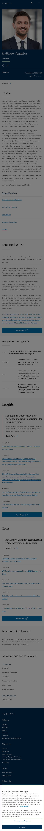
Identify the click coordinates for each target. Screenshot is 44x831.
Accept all (22, 827)
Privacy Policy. (25, 806)
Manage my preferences (22, 821)
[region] (22, 808)
